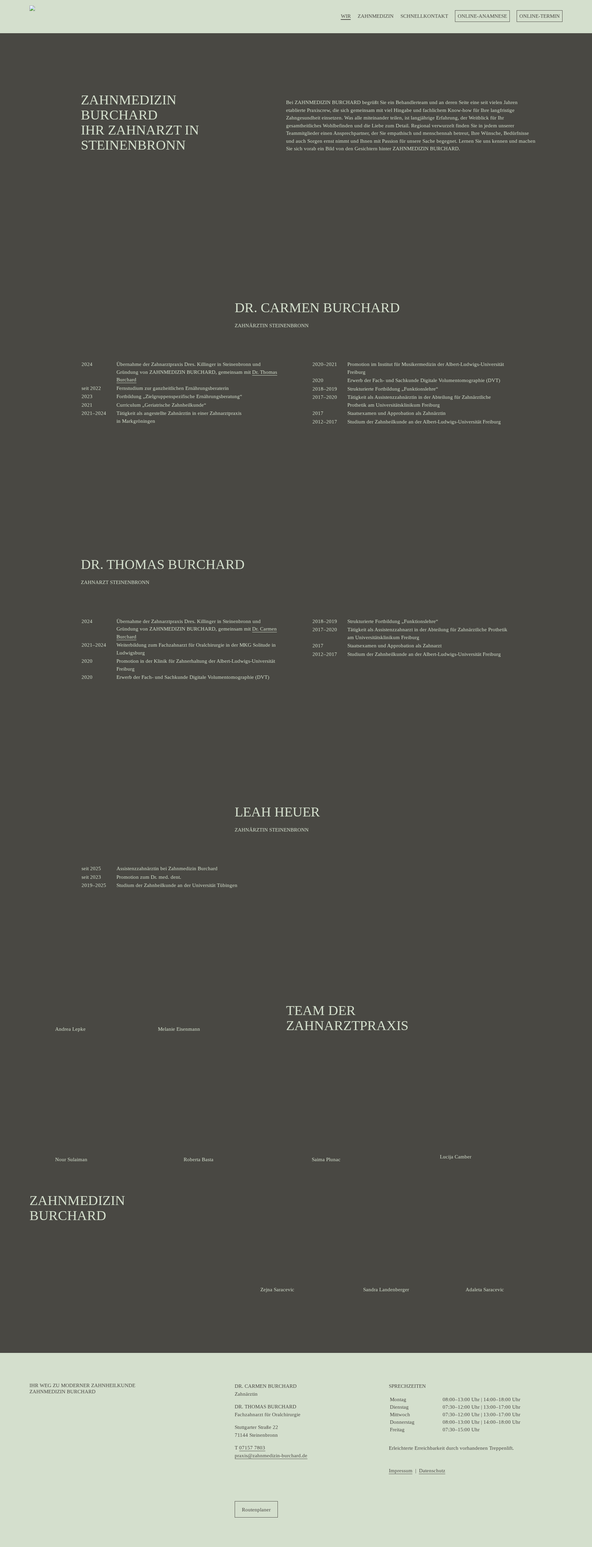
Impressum (400, 1470)
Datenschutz (432, 1470)
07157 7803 (252, 1447)
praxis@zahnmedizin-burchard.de (271, 1455)
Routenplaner (256, 1509)
